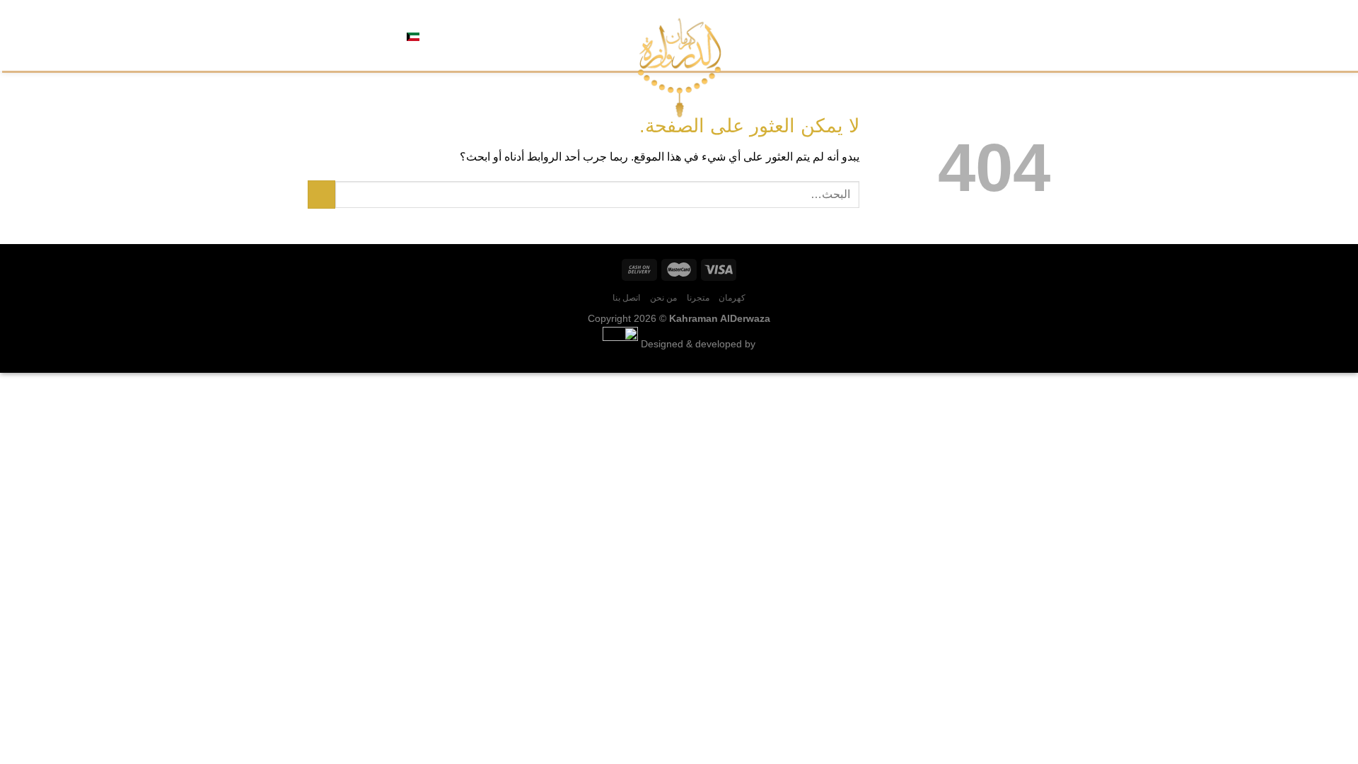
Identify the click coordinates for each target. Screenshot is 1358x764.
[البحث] (463, 35)
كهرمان (1036, 35)
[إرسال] (321, 194)
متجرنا (1000, 35)
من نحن (963, 35)
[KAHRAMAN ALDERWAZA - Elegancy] (679, 67)
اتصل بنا (921, 35)
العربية (435, 35)
